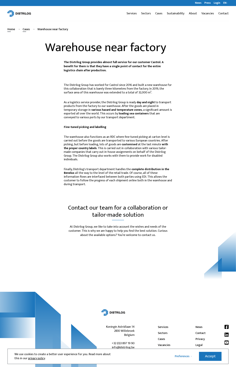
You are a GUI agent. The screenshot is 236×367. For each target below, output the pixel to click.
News (198, 3)
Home (11, 29)
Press (207, 3)
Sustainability (175, 13)
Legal (199, 345)
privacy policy (36, 358)
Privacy (200, 339)
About (193, 13)
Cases (158, 13)
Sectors (146, 13)
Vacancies (207, 13)
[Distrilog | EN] (23, 13)
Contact (223, 13)
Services (132, 13)
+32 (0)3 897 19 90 (123, 343)
